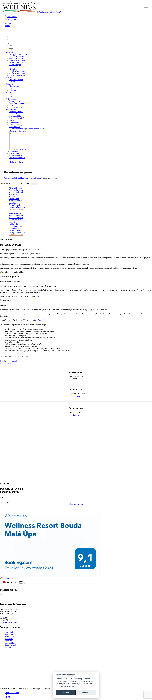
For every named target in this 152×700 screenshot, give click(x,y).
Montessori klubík (16, 116)
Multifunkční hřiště (17, 118)
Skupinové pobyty (16, 107)
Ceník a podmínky (16, 153)
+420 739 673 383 (12, 693)
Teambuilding (15, 101)
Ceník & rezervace (12, 151)
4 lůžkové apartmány (17, 73)
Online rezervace (16, 156)
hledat (34, 184)
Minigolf (13, 120)
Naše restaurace (15, 86)
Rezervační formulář (17, 158)
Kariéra (7, 26)
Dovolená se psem (16, 209)
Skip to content (5, 1)
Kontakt (8, 24)
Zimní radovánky (16, 124)
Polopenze (13, 90)
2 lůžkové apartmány (17, 71)
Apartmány (9, 67)
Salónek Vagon (15, 65)
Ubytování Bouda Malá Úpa (20, 54)
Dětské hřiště (14, 122)
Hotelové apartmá (16, 63)
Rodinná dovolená (16, 112)
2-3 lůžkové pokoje (17, 56)
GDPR (7, 697)
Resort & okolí (11, 110)
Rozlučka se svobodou (18, 103)
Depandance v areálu (17, 60)
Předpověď (11, 20)
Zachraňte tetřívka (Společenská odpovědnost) (27, 129)
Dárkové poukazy (16, 162)
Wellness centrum (16, 80)
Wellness (9, 78)
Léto (11, 95)
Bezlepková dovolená (18, 131)
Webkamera (12, 17)
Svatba (12, 105)
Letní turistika (15, 127)
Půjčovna (9, 92)
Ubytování (9, 52)
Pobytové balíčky (16, 160)
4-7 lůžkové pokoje (17, 58)
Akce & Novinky (16, 114)
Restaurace (9, 84)
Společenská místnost (18, 75)
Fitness (12, 82)
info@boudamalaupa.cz (9, 622)
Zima (11, 97)
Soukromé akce (11, 99)
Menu (12, 88)
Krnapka (13, 69)
